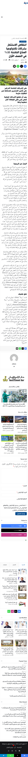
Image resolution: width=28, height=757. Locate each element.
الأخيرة (23, 565)
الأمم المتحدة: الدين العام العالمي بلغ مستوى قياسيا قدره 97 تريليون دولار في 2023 (21, 447)
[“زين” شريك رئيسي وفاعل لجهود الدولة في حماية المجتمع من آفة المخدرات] (22, 571)
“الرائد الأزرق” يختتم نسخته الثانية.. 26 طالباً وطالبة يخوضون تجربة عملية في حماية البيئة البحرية (9, 596)
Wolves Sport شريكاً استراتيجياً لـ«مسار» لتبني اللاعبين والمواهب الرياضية (10, 587)
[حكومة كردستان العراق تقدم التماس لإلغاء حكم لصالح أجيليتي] (21, 419)
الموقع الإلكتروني (22, 499)
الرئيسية (22, 38)
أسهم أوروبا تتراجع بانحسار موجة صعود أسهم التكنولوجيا (7, 426)
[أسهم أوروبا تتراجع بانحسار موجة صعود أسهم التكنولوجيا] (7, 419)
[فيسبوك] (25, 348)
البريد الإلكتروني (22, 492)
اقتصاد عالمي (15, 38)
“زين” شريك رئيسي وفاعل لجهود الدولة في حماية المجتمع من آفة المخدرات (10, 571)
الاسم (25, 486)
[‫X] (23, 348)
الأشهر (14, 565)
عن (15, 747)
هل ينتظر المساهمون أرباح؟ (11, 602)
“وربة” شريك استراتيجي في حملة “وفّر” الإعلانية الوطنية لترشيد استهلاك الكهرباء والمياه (9, 579)
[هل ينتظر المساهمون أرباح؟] (22, 604)
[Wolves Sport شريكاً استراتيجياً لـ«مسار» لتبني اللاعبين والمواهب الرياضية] (22, 588)
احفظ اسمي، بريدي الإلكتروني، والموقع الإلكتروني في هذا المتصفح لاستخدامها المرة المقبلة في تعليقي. (15, 507)
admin (22, 60)
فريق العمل (9, 747)
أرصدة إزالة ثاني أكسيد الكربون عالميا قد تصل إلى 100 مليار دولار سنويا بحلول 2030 (7, 447)
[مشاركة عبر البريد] (17, 348)
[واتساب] (20, 348)
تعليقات (5, 565)
